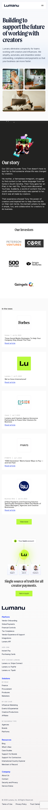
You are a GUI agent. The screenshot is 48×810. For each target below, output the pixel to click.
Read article (10, 343)
